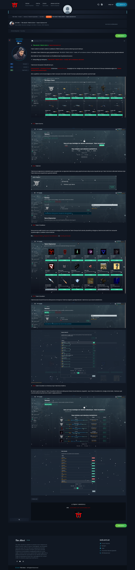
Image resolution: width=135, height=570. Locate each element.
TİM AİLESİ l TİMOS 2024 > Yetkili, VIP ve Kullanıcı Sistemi (75, 52)
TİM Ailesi (22, 568)
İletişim (104, 546)
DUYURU (42, 16)
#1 (124, 41)
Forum (29, 4)
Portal (38, 4)
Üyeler (45, 4)
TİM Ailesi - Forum (17, 16)
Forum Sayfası (106, 543)
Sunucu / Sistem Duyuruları (31, 16)
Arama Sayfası (55, 4)
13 (11, 64)
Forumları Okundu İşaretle (109, 550)
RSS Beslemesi (106, 553)
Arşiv (103, 548)
